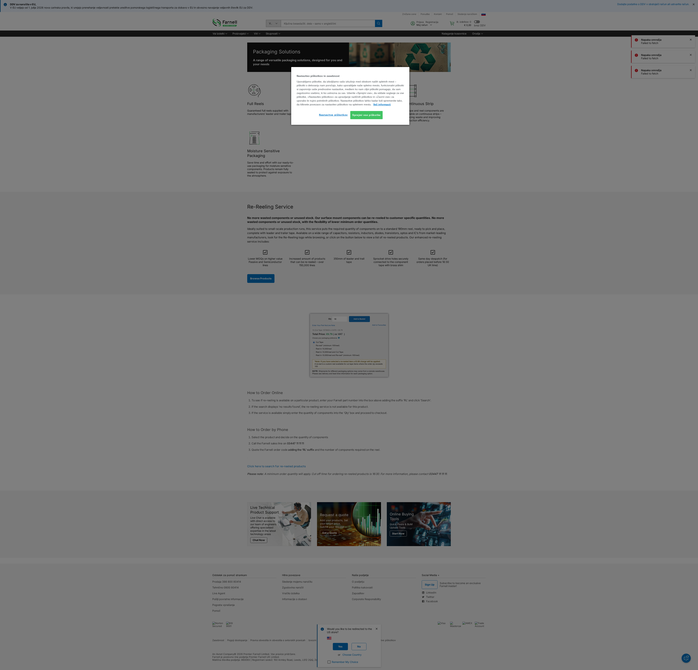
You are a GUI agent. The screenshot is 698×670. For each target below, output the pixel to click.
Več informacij (382, 104)
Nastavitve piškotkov (333, 114)
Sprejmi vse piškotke (366, 114)
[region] (350, 96)
